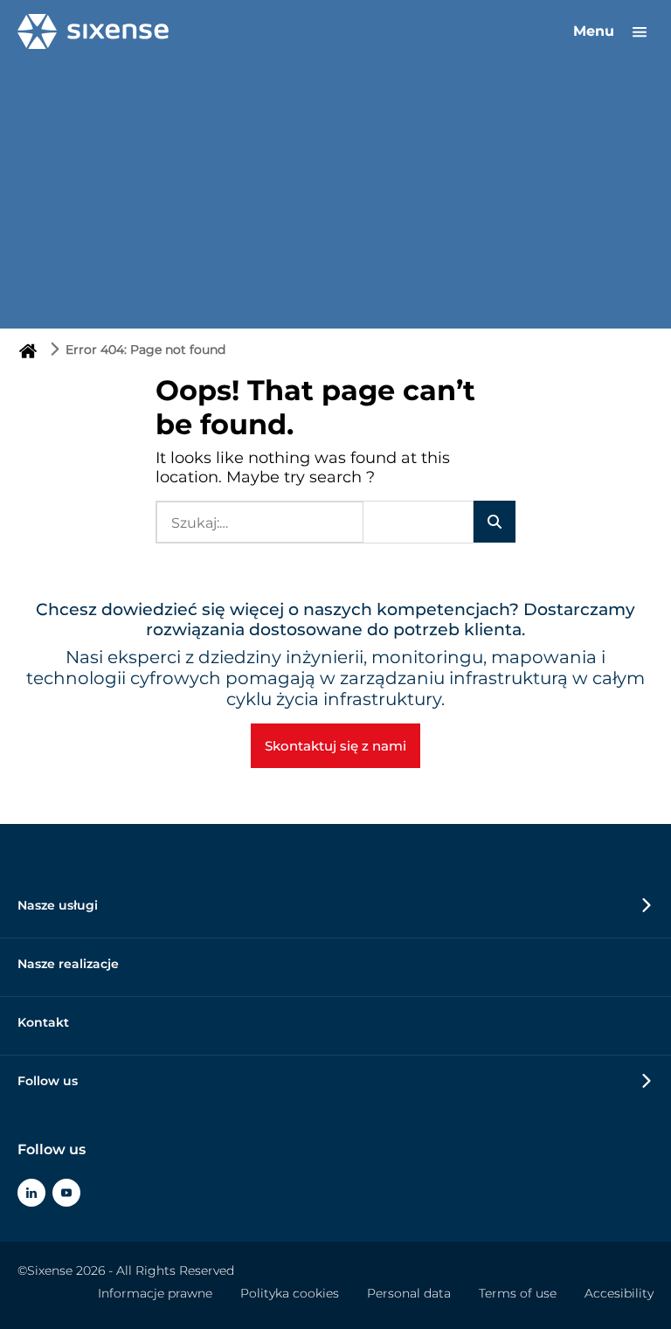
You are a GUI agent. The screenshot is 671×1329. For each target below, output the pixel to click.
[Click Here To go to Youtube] (66, 1193)
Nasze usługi (57, 905)
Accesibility (619, 1293)
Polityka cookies (289, 1293)
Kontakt (43, 1022)
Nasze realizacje (68, 964)
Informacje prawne (155, 1293)
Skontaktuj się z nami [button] (335, 745)
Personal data (409, 1293)
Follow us (47, 1081)
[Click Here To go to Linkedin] (31, 1193)
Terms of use (518, 1293)
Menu (596, 31)
